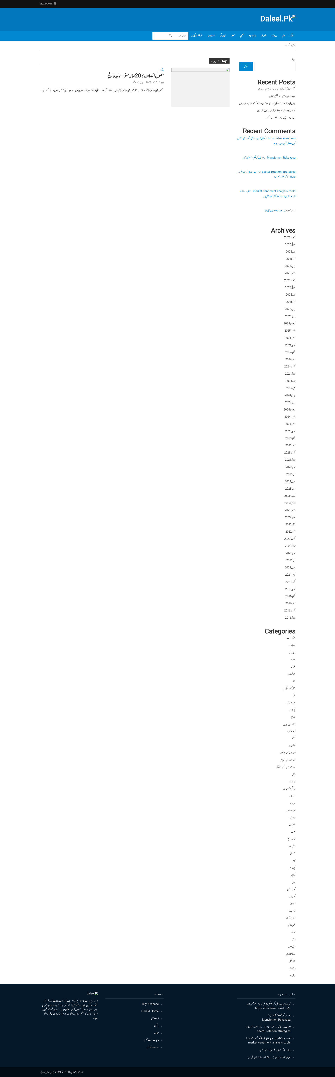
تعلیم (242, 36)
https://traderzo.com (281, 138)
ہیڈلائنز (274, 36)
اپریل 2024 (290, 395)
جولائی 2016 (290, 618)
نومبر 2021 (290, 575)
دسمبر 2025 (290, 273)
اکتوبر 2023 (290, 438)
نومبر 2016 (290, 589)
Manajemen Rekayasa (281, 157)
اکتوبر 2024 (290, 352)
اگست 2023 (289, 452)
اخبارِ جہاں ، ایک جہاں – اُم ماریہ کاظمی (281, 118)
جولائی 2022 (290, 546)
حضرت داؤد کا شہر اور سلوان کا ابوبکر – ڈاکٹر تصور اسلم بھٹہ (267, 194)
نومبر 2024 (290, 345)
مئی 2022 (290, 560)
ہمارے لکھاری (153, 1047)
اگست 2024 (289, 366)
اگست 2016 (289, 610)
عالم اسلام (252, 36)
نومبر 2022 (290, 517)
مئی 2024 (290, 388)
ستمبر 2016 (290, 603)
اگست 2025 (289, 280)
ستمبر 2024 (290, 359)
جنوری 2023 (289, 503)
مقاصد (156, 1033)
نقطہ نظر (264, 36)
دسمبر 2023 (290, 424)
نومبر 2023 (290, 431)
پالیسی (156, 1025)
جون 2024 (290, 381)
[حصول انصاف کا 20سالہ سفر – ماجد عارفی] (200, 87)
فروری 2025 (289, 323)
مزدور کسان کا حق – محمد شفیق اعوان (282, 96)
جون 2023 (290, 467)
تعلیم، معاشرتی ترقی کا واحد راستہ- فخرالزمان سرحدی (276, 89)
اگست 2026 (289, 237)
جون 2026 (290, 251)
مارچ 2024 (290, 402)
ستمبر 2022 (290, 532)
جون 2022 (290, 553)
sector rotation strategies (278, 172)
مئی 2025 (290, 302)
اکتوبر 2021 (290, 582)
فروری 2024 (289, 409)
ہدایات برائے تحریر (151, 1040)
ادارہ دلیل (155, 1018)
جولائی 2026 (290, 244)
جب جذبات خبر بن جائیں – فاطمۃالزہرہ (276, 1057)
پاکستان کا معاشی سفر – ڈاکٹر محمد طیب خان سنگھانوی (276, 110)
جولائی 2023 (290, 460)
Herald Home (150, 1011)
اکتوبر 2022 (290, 524)
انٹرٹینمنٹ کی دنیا (197, 36)
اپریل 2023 (290, 481)
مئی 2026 (290, 259)
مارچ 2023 (290, 489)
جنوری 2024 (289, 417)
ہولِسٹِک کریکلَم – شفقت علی (253, 157)
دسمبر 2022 (290, 510)
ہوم (293, 45)
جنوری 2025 (289, 331)
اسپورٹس (223, 36)
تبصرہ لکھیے (135, 82)
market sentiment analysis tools (274, 191)
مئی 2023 (290, 474)
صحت (233, 36)
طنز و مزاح (211, 36)
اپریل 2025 (290, 309)
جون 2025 (290, 294)
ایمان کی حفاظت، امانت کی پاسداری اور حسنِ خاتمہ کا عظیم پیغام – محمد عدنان (267, 103)
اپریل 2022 (290, 567)
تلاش (293, 60)
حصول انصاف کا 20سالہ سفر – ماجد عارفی (136, 76)
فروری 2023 (289, 496)
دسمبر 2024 (290, 338)
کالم (283, 36)
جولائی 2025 (290, 287)
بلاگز (291, 36)
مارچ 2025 (290, 316)
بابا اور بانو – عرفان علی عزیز (274, 210)
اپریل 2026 (290, 266)
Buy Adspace (150, 1004)
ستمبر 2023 (290, 445)
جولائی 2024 (290, 374)
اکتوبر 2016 (290, 596)
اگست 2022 (289, 539)
